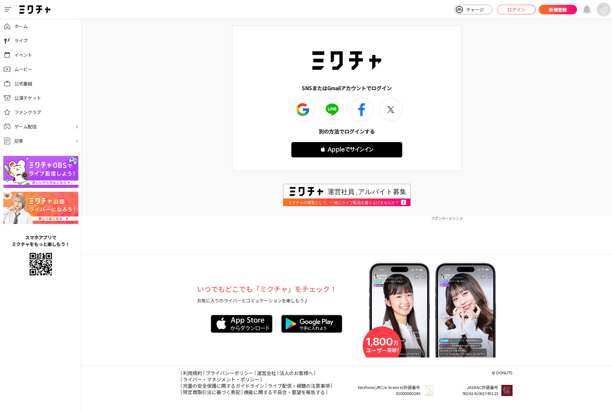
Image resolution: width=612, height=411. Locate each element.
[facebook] (361, 109)
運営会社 (266, 373)
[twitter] (390, 109)
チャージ (475, 9)
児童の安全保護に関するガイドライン (223, 385)
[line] (332, 109)
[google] (302, 109)
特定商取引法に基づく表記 (211, 392)
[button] (347, 150)
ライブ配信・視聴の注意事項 (299, 385)
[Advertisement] (347, 235)
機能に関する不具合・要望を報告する (284, 392)
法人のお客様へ (296, 373)
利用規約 (192, 373)
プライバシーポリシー (229, 373)
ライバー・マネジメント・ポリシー (221, 379)
